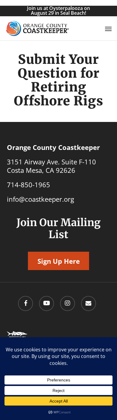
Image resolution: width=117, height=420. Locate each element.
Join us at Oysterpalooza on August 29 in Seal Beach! (58, 10)
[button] (108, 29)
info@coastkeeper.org (40, 199)
